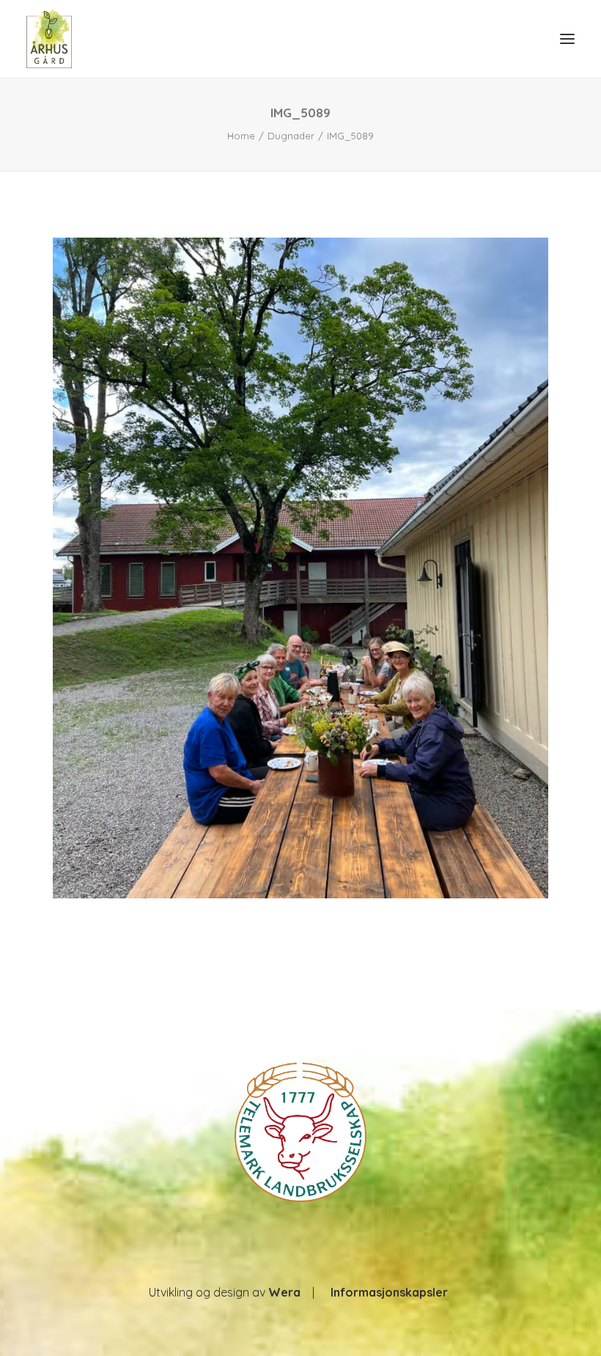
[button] (567, 39)
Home (241, 136)
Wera (284, 1292)
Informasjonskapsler (389, 1292)
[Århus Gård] (49, 39)
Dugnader (291, 136)
